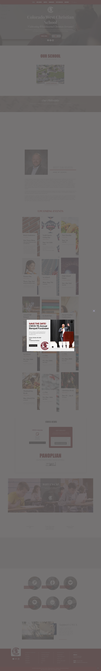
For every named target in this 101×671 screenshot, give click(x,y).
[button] (94, 311)
